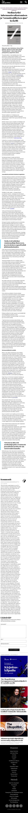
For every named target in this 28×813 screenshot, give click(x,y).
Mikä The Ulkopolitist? (14, 783)
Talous (14, 764)
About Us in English (14, 796)
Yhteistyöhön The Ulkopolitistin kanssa (14, 792)
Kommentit (14, 770)
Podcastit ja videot (14, 766)
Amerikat (14, 755)
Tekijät (14, 786)
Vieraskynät (14, 790)
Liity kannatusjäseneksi (14, 800)
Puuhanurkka (14, 776)
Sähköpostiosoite (5, 643)
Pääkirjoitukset (14, 768)
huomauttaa (15, 397)
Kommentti (3, 624)
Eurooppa (14, 756)
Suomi (14, 758)
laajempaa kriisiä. (18, 137)
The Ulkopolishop (14, 802)
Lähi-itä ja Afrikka (14, 753)
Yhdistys (14, 788)
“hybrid (11, 143)
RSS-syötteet (14, 798)
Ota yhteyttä (14, 784)
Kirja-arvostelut (14, 774)
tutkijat (9, 72)
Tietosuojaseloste (14, 794)
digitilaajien (10, 373)
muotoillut (12, 208)
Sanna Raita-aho (10, 23)
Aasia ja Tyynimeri (14, 751)
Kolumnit (14, 772)
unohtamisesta (19, 75)
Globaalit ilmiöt (14, 762)
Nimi (2, 639)
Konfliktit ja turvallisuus (14, 760)
